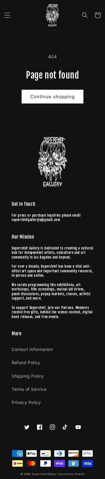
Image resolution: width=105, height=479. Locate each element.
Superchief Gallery (44, 474)
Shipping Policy (28, 375)
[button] (7, 15)
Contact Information (32, 349)
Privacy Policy (26, 402)
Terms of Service (29, 389)
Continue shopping (52, 96)
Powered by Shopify (71, 474)
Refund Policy (26, 362)
